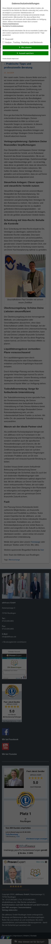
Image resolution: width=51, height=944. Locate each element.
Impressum (15, 58)
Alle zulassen (26, 47)
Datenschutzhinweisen (11, 24)
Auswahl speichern (26, 53)
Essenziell (9, 39)
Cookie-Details (7, 58)
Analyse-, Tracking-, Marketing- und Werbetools (24, 42)
